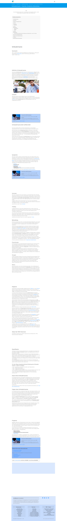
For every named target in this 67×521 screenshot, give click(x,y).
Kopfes (13, 160)
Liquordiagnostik (32, 324)
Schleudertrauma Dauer (17, 451)
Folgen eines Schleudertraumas (17, 35)
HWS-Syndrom (19, 53)
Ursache (14, 22)
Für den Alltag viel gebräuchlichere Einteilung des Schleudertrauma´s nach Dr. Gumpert (25, 33)
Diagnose (14, 31)
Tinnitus (14, 26)
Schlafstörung (16, 165)
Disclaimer (47, 518)
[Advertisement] (26, 42)
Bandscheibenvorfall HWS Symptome (29, 169)
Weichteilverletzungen (19, 322)
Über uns (44, 518)
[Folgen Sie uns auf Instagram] (48, 498)
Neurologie (37, 319)
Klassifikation (15, 32)
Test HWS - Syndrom (22, 177)
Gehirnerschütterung (32, 310)
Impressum (51, 518)
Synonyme (14, 20)
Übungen (15, 29)
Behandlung (15, 27)
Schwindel (15, 163)
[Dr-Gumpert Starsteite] (13, 1)
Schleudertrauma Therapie (18, 450)
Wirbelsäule (35, 294)
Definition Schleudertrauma (17, 21)
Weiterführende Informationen (17, 38)
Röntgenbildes (33, 314)
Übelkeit (32, 288)
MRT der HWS (34, 306)
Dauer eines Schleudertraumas (17, 34)
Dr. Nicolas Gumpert (17, 460)
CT (33, 323)
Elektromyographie (33, 320)
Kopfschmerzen (36, 158)
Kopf (14, 99)
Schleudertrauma (15, 19)
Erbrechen (38, 288)
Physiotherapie (16, 28)
